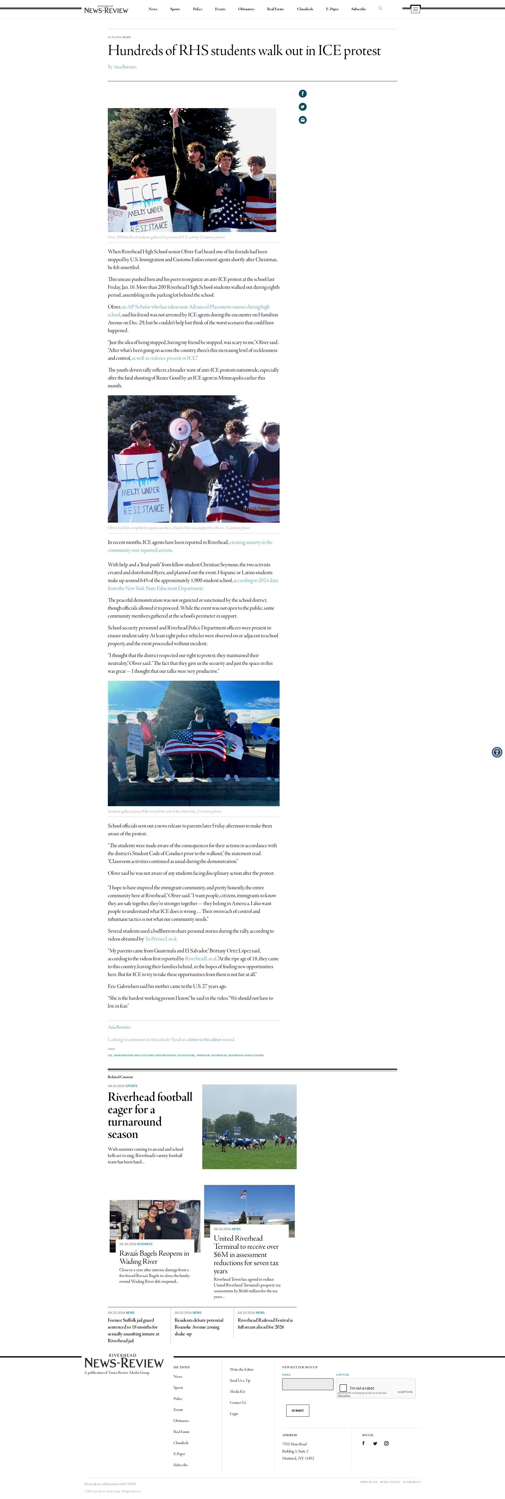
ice (110, 1055)
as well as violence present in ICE (164, 358)
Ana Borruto (125, 67)
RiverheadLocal (200, 958)
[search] (380, 8)
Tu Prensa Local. (161, 939)
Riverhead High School (246, 1055)
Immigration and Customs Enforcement (145, 1055)
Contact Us (238, 1402)
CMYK (131, 1484)
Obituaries (246, 9)
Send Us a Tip (240, 1380)
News (153, 9)
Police (197, 9)
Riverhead (219, 1055)
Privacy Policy (390, 1482)
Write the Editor (242, 1369)
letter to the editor (205, 1040)
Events (220, 9)
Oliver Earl (186, 1055)
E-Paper (332, 9)
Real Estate (275, 9)
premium (203, 1055)
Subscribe (358, 9)
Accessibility (412, 1482)
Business (145, 1244)
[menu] (415, 9)
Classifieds (305, 9)
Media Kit (237, 1391)
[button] (497, 752)
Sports (175, 9)
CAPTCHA (342, 1374)
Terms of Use (368, 1482)
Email (286, 1374)
